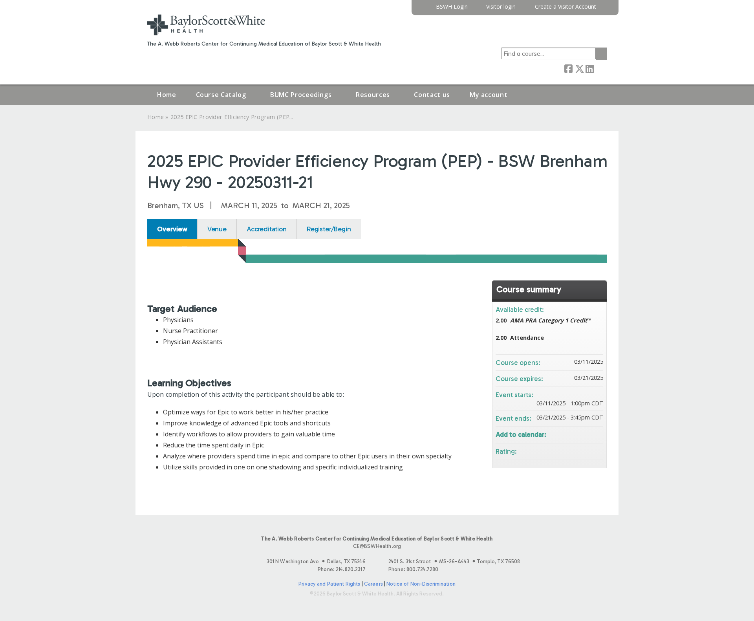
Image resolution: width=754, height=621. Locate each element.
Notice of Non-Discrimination (421, 584)
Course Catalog (221, 94)
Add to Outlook (597, 434)
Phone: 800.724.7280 (413, 569)
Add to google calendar (566, 434)
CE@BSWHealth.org (377, 546)
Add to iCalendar (587, 433)
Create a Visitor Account (565, 7)
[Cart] (604, 9)
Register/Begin (329, 229)
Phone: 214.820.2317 (341, 569)
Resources (373, 94)
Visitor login (501, 7)
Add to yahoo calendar (576, 434)
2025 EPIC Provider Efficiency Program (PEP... (231, 117)
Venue (217, 229)
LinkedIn (589, 68)
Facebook (568, 68)
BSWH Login (452, 7)
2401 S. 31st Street (454, 561)
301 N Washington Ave (316, 561)
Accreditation (267, 229)
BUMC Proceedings (300, 94)
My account (488, 94)
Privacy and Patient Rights (329, 584)
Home (166, 94)
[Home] (206, 25)
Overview (172, 229)
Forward (600, 68)
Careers (373, 584)
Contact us (432, 94)
